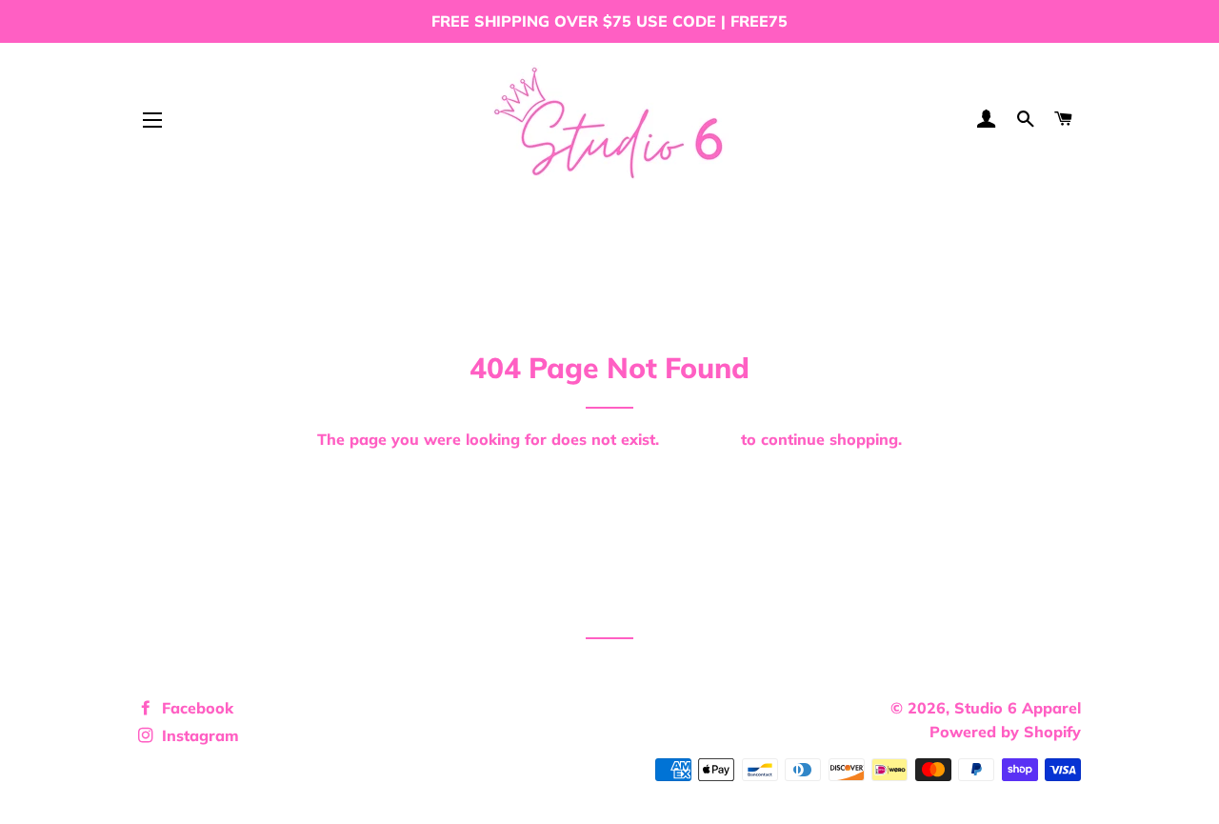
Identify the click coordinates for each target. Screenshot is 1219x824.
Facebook (195, 707)
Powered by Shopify (1005, 731)
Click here (700, 439)
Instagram (198, 735)
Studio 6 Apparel (1017, 707)
